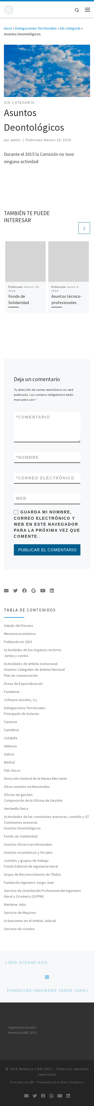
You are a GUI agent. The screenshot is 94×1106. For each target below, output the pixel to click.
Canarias (10, 721)
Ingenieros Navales (22, 1027)
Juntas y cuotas (16, 655)
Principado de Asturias (21, 713)
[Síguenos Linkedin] (52, 590)
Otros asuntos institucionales (27, 786)
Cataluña (10, 738)
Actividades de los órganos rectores (32, 649)
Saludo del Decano (18, 625)
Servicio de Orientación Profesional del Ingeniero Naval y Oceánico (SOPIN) (42, 893)
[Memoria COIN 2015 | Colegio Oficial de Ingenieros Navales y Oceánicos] (9, 9)
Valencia (10, 746)
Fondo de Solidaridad (20, 836)
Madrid (9, 762)
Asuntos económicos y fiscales (28, 852)
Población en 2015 (18, 641)
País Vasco (12, 770)
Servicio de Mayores (20, 912)
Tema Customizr (72, 1082)
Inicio (8, 28)
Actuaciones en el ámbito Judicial (30, 920)
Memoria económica (20, 633)
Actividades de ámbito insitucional (30, 663)
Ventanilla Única (16, 808)
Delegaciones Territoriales (36, 28)
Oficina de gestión (18, 794)
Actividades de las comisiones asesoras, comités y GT (46, 816)
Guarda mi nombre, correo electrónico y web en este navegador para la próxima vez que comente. (47, 524)
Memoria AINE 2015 (22, 1032)
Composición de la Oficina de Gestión (33, 800)
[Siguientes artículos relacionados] (84, 228)
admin (15, 140)
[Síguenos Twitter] (15, 590)
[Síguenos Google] (33, 590)
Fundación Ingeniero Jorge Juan (29, 882)
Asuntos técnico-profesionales (28, 844)
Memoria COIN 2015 (35, 1069)
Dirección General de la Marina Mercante (35, 778)
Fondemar (12, 691)
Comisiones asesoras (21, 822)
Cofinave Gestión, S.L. (21, 699)
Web (21, 498)
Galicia (9, 754)
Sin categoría (70, 28)
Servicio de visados (19, 928)
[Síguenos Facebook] (24, 590)
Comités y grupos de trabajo (26, 860)
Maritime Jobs (15, 904)
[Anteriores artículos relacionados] (72, 228)
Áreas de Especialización (23, 683)
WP (32, 1082)
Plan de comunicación (21, 675)
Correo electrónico (45, 478)
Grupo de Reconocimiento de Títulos (32, 874)
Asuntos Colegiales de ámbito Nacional (34, 669)
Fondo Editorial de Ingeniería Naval (31, 866)
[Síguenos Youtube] (42, 590)
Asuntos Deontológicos (22, 828)
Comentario (33, 417)
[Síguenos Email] (6, 590)
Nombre (27, 457)
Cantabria (11, 729)
